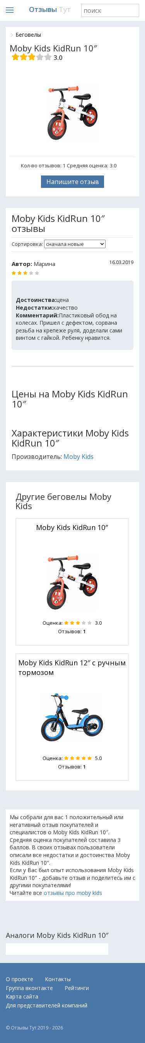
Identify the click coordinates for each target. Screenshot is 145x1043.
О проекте (19, 979)
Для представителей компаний (46, 1005)
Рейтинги (77, 988)
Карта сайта (22, 996)
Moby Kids (78, 456)
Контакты (58, 979)
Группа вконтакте (29, 988)
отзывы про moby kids (73, 892)
